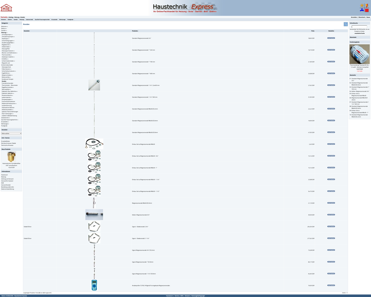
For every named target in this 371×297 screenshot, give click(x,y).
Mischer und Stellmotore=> (9, 53)
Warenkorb (362, 17)
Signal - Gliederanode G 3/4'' (140, 227)
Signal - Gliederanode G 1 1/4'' (140, 238)
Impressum (4, 175)
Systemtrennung (7, 105)
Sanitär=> (4, 30)
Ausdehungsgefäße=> (8, 43)
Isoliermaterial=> (6, 97)
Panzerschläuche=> (7, 95)
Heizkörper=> (5, 39)
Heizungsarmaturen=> (8, 51)
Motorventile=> (6, 77)
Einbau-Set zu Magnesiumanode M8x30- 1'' (144, 168)
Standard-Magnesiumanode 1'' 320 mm (143, 50)
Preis (312, 31)
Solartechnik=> (5, 118)
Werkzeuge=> (5, 124)
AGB (2, 183)
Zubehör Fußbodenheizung (9, 116)
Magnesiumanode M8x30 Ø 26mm (142, 203)
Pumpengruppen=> (7, 99)
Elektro (10, 19)
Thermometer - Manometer (10, 85)
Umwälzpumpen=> (7, 34)
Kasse (368, 17)
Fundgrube (70, 19)
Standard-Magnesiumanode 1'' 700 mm (143, 62)
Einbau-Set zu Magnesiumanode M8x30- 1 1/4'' (146, 179)
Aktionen (3, 19)
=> (4, 32)
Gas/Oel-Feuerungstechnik (42, 19)
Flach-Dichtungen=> (8, 114)
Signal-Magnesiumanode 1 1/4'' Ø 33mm (144, 274)
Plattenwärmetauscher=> (9, 103)
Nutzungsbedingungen (198, 296)
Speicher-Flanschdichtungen (10, 112)
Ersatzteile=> (5, 122)
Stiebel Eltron (27, 227)
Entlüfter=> (5, 59)
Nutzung (3, 177)
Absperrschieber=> (7, 75)
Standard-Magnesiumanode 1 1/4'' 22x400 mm (146, 85)
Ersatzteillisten (5, 141)
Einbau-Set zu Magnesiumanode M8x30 (143, 144)
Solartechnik (29, 19)
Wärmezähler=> (6, 89)
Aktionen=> (4, 26)
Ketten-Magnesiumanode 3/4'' (141, 215)
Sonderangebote (354, 42)
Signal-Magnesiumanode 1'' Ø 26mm (142, 262)
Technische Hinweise (7, 145)
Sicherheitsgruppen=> (8, 41)
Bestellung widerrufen (7, 187)
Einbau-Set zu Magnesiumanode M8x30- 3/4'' (145, 156)
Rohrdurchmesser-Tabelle (8, 143)
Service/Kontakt (6, 185)
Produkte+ (135, 31)
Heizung (16, 17)
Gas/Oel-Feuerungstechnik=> (9, 120)
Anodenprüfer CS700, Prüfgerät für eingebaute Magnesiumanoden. (151, 285)
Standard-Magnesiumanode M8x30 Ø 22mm (145, 109)
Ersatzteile (54, 19)
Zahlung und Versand (7, 179)
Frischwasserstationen (8, 101)
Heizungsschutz (6, 67)
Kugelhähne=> (6, 73)
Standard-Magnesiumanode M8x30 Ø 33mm (145, 132)
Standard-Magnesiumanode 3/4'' (141, 38)
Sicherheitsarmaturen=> (9, 71)
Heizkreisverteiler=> (7, 109)
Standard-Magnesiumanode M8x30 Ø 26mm (145, 121)
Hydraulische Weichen (8, 107)
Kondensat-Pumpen (7, 79)
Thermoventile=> (7, 55)
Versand (187, 296)
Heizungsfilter (6, 49)
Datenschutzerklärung (7, 189)
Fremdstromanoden (7, 83)
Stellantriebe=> (6, 47)
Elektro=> (4, 28)
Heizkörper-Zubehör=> (8, 57)
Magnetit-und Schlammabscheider (7, 64)
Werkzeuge (62, 19)
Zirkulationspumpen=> (8, 37)
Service (176, 296)
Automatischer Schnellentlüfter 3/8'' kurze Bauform (11, 164)
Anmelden (354, 17)
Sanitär (16, 19)
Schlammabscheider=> (8, 61)
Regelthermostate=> (8, 87)
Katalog (11, 17)
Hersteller (27, 31)
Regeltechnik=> (6, 45)
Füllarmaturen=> (6, 69)
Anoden (22, 17)
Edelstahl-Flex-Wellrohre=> (10, 91)
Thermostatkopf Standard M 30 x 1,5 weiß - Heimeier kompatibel (359, 66)
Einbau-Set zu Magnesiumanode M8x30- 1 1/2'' (146, 191)
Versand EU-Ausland (7, 181)
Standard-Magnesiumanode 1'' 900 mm (143, 73)
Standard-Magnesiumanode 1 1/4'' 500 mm (144, 97)
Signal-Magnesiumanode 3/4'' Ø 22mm (143, 250)
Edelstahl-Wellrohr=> (8, 93)
